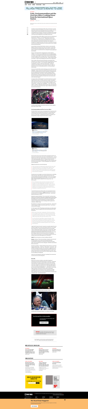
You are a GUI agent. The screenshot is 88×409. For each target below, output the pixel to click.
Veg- (43, 80)
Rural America (32, 11)
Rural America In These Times (48, 331)
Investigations (38, 4)
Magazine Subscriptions (52, 398)
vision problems (53, 53)
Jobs (56, 398)
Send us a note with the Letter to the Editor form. (46, 340)
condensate (33, 70)
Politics (29, 4)
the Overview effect (37, 159)
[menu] (35, 2)
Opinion (33, 4)
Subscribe (57, 2)
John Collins (32, 20)
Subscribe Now (55, 386)
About (54, 2)
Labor (26, 4)
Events (44, 4)
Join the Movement (34, 406)
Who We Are (36, 398)
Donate (60, 2)
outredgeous (45, 83)
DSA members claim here (44, 322)
